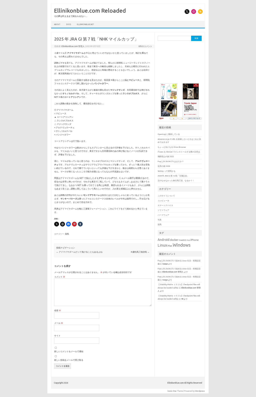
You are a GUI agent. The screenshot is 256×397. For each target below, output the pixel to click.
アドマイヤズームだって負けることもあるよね (79, 252)
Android (163, 239)
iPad (188, 240)
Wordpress (200, 391)
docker (174, 239)
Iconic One (172, 391)
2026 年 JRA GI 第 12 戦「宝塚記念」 (173, 176)
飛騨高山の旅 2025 (166, 156)
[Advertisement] (180, 63)
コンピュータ (163, 201)
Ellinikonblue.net (85, 24)
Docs (68, 24)
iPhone (195, 239)
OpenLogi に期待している (169, 134)
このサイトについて (166, 196)
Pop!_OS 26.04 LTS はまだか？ (171, 161)
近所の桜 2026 (164, 166)
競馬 (67, 234)
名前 (57, 310)
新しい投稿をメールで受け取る (68, 360)
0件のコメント (145, 46)
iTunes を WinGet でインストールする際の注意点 (179, 152)
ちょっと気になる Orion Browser (172, 147)
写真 (159, 220)
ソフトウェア (163, 210)
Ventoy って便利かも (167, 171)
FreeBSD (182, 240)
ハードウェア (163, 215)
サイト (57, 335)
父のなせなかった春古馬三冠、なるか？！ (176, 180)
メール (58, 323)
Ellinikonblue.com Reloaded (90, 10)
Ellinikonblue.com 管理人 (72, 46)
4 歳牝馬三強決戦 (140, 252)
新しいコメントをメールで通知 (68, 351)
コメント (59, 277)
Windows (182, 245)
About (57, 24)
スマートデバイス (165, 205)
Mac (170, 245)
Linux (162, 245)
